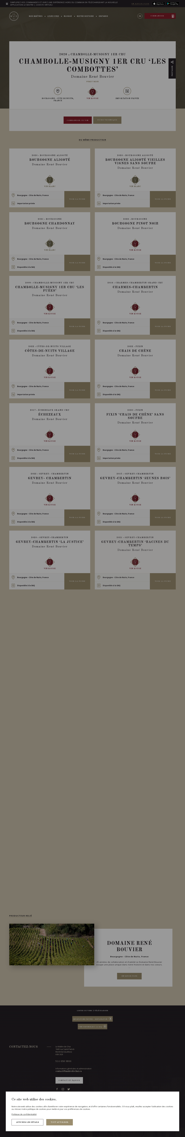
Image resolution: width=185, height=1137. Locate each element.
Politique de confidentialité (24, 1114)
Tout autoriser (59, 1122)
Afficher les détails (27, 1122)
